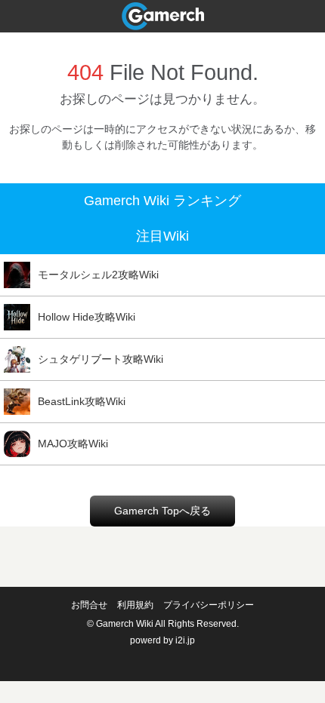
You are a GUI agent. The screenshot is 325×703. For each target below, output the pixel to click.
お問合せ (89, 605)
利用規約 (135, 605)
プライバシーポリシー (208, 605)
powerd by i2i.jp (162, 640)
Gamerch (163, 16)
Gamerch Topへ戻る (162, 511)
